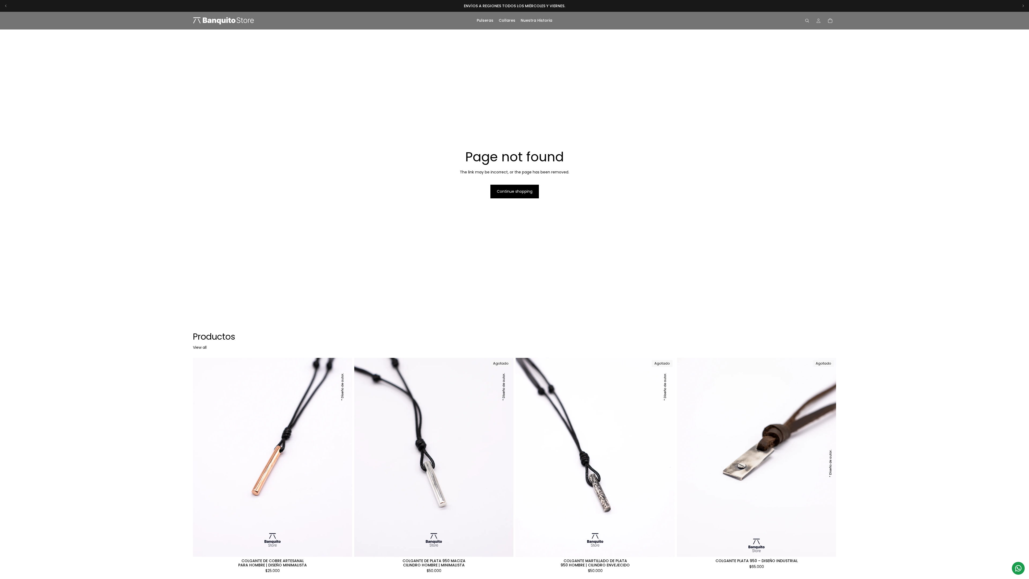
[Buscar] (807, 21)
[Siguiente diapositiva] (1023, 6)
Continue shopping (514, 191)
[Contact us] (1018, 568)
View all (200, 347)
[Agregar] (344, 548)
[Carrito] (830, 21)
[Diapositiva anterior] (6, 6)
